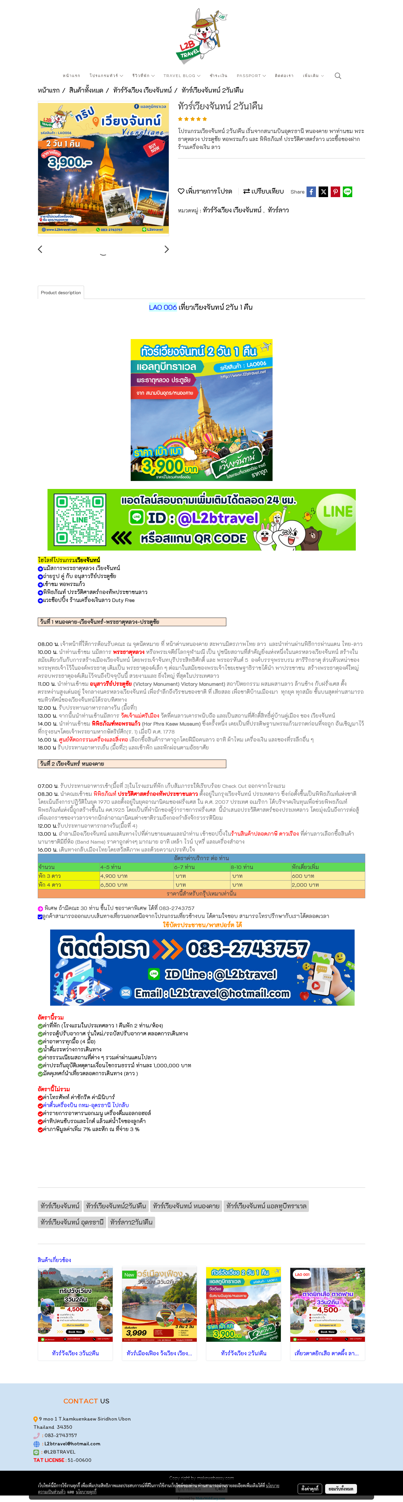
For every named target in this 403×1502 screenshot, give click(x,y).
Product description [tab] (61, 292)
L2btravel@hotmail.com (72, 1443)
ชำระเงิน (219, 75)
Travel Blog (180, 75)
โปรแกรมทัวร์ (105, 75)
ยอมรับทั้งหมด (341, 1488)
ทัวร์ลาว (278, 210)
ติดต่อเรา (284, 75)
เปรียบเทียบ (267, 191)
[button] (338, 75)
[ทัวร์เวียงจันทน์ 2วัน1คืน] (103, 168)
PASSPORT (250, 75)
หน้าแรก (72, 75)
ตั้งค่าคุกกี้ (310, 1488)
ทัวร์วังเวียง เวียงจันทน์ (233, 210)
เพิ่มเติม (312, 75)
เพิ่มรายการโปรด (208, 191)
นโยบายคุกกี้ (86, 1491)
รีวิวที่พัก (141, 75)
